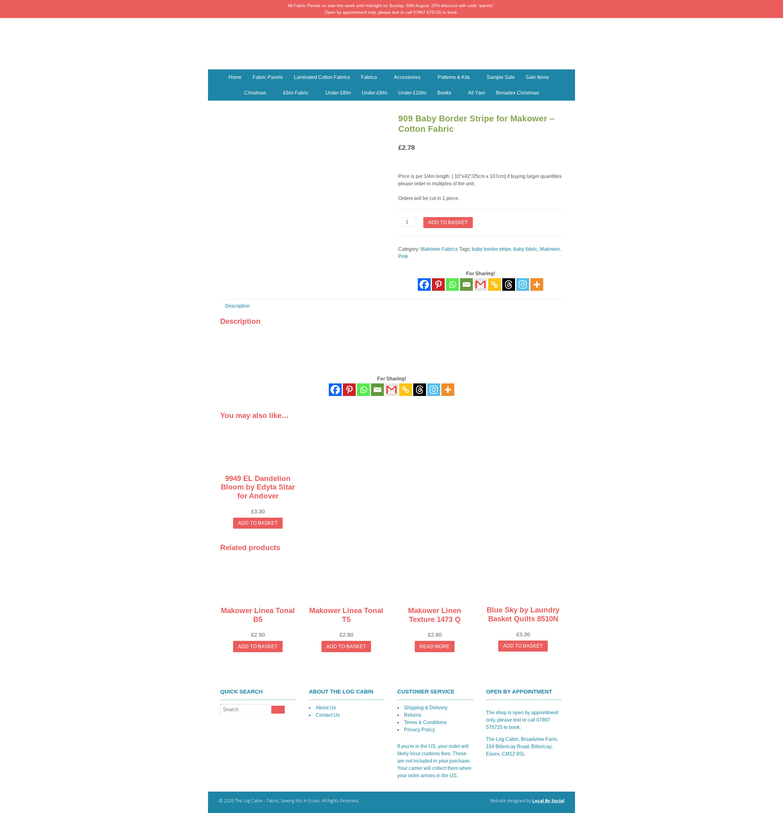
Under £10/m (412, 92)
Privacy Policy (419, 729)
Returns (412, 715)
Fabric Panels (268, 77)
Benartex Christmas (517, 92)
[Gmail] (391, 389)
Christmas (255, 92)
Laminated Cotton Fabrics (322, 77)
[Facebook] (424, 284)
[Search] (278, 710)
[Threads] (508, 284)
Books (444, 92)
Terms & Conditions (425, 722)
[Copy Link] (494, 284)
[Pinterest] (438, 284)
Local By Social (548, 801)
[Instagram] (522, 284)
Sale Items (537, 77)
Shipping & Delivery (425, 707)
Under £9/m (374, 92)
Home (235, 77)
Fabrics (369, 77)
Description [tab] (237, 306)
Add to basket (448, 222)
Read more (435, 646)
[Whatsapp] (452, 284)
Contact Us (328, 715)
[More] (536, 284)
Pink (403, 256)
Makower (549, 249)
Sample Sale (501, 77)
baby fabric (525, 249)
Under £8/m (338, 92)
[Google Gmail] (480, 284)
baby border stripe (491, 249)
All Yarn (476, 92)
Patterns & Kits (454, 77)
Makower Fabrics (439, 249)
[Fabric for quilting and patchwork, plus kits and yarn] (391, 65)
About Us (326, 707)
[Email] (466, 284)
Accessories (407, 77)
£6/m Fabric (296, 92)
